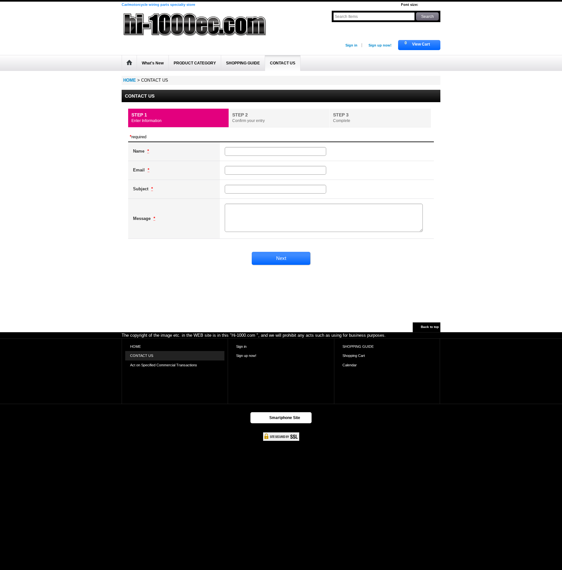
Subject (141, 188)
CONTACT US (141, 356)
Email (139, 170)
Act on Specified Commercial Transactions (163, 365)
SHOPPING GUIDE (358, 346)
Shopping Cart (353, 356)
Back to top (430, 327)
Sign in (351, 45)
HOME (135, 346)
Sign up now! (380, 45)
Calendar (349, 365)
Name (139, 151)
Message (142, 218)
